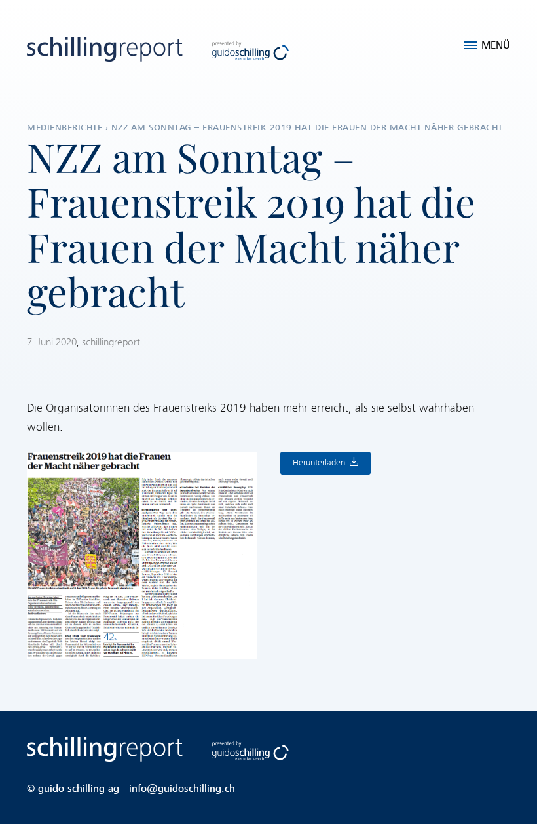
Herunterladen (319, 462)
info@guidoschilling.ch (182, 789)
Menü (495, 45)
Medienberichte (64, 127)
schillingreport (111, 342)
